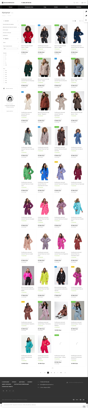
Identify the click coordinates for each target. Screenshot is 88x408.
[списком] (82, 21)
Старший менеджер (10, 105)
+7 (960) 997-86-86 (26, 2)
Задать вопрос (10, 111)
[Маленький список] (73, 21)
